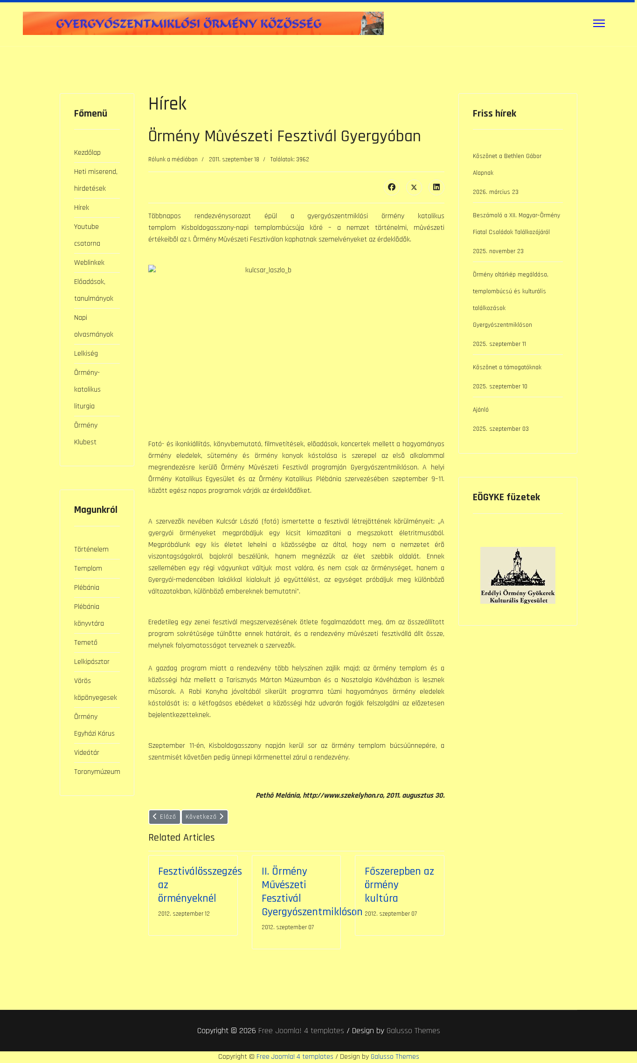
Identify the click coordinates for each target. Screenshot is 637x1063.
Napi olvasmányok (93, 326)
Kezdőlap (87, 153)
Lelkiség (86, 354)
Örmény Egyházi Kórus (94, 725)
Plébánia (86, 588)
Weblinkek (89, 263)
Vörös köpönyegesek (95, 689)
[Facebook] (392, 187)
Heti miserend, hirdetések (96, 180)
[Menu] (599, 23)
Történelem (91, 549)
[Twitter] (414, 187)
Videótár (86, 753)
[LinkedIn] (436, 187)
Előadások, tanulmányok (93, 290)
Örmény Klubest (85, 434)
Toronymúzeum (97, 772)
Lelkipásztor (92, 662)
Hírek (81, 208)
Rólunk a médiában (173, 159)
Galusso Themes (413, 1030)
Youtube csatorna (87, 235)
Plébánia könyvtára (89, 615)
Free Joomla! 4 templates (301, 1030)
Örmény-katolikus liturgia (87, 389)
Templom (88, 568)
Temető (85, 643)
